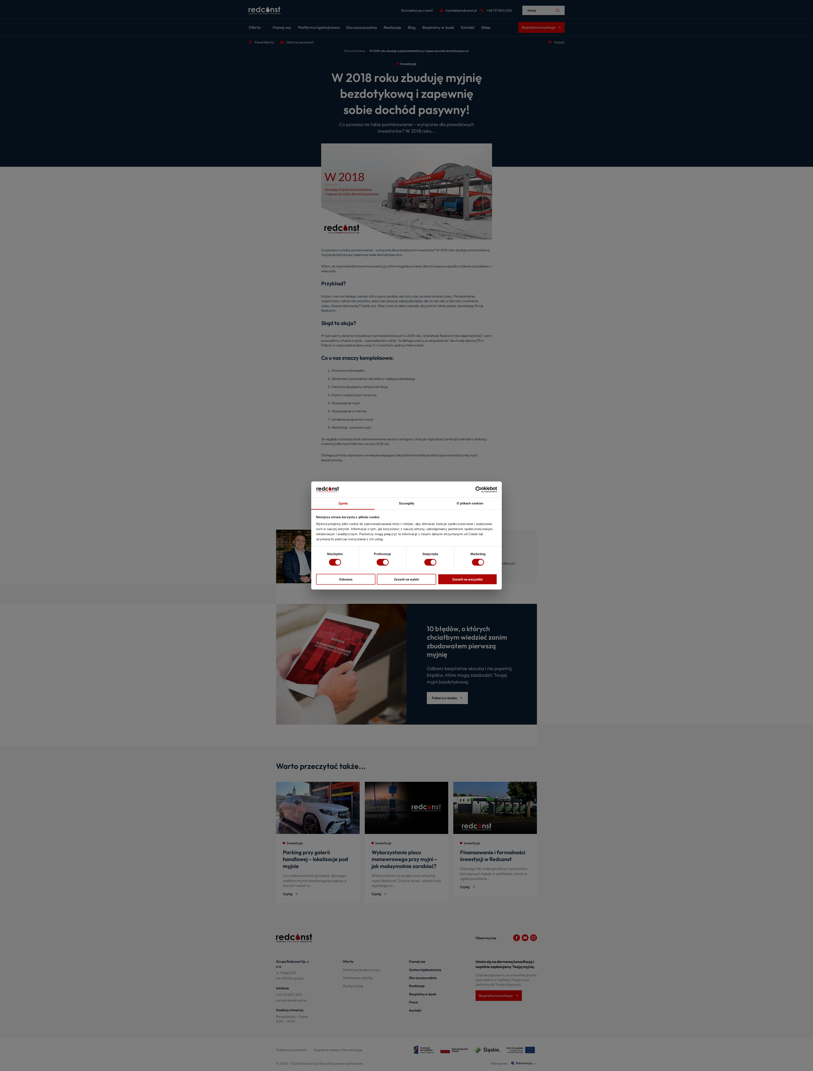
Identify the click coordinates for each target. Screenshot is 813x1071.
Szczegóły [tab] (406, 503)
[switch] (383, 562)
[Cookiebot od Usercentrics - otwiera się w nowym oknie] (478, 489)
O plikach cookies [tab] (470, 503)
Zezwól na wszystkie (467, 579)
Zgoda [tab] (343, 503)
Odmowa (345, 579)
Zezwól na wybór (406, 579)
